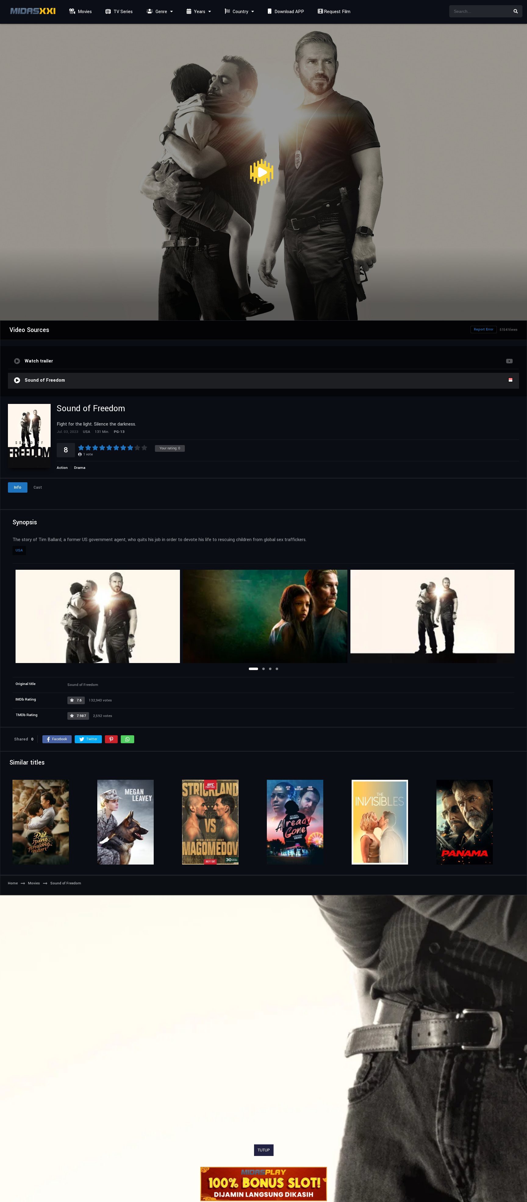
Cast (38, 487)
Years (199, 12)
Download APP (288, 12)
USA (19, 550)
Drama (79, 468)
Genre (160, 12)
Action (62, 468)
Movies (84, 12)
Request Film (336, 12)
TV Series (122, 12)
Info (17, 487)
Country (239, 12)
